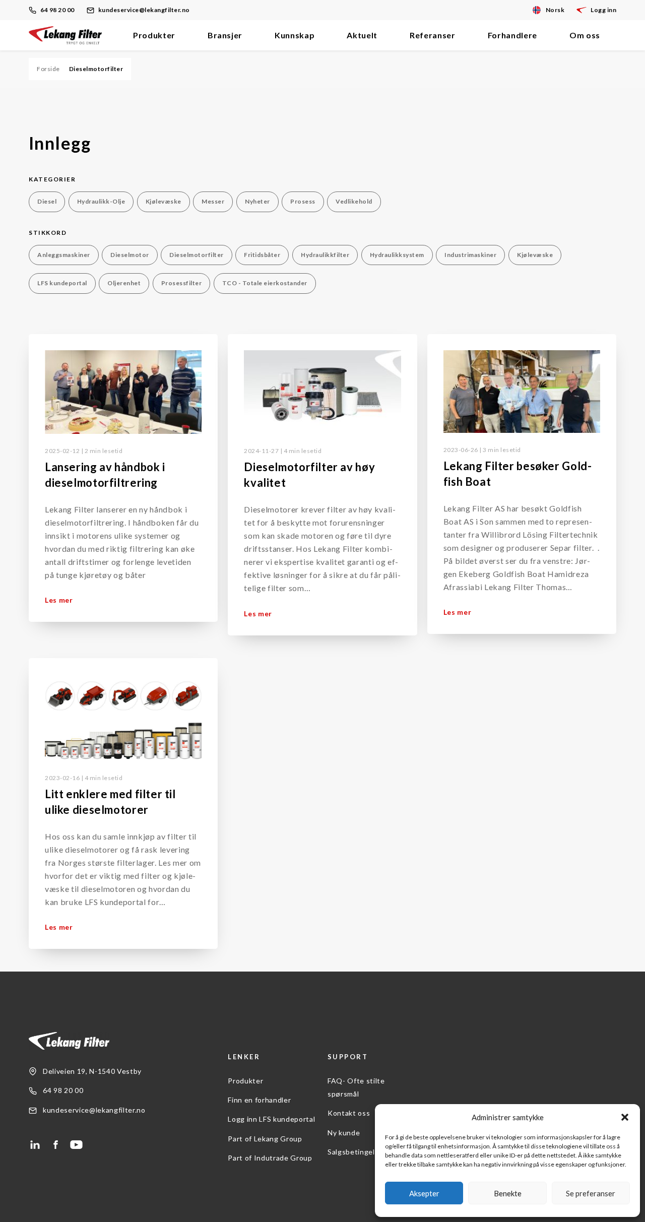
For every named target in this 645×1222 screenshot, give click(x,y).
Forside (48, 69)
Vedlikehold (354, 201)
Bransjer (225, 35)
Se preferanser (590, 1193)
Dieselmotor (129, 255)
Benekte (508, 1193)
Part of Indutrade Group (270, 1157)
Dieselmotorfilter (196, 255)
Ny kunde (344, 1132)
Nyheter (257, 201)
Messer (213, 201)
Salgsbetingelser (357, 1151)
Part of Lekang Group (265, 1138)
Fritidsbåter (262, 255)
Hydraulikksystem (397, 255)
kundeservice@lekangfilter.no (144, 10)
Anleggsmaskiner (63, 255)
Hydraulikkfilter (325, 255)
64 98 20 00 (57, 10)
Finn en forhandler (259, 1100)
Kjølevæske (163, 201)
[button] (625, 1117)
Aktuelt (362, 35)
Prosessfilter (181, 283)
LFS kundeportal (62, 283)
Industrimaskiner (470, 255)
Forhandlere (512, 35)
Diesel (46, 201)
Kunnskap (294, 35)
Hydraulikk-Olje (101, 201)
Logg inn (603, 10)
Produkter (154, 35)
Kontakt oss (349, 1113)
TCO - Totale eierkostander (264, 283)
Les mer (59, 600)
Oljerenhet (124, 283)
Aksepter (424, 1193)
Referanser (433, 35)
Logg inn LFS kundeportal (271, 1119)
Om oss (584, 35)
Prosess (302, 201)
